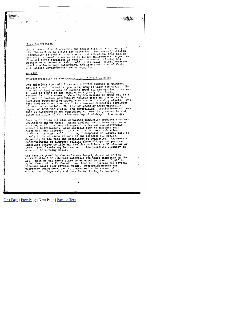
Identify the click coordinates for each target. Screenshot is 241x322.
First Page (11, 200)
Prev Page (28, 200)
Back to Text (66, 200)
